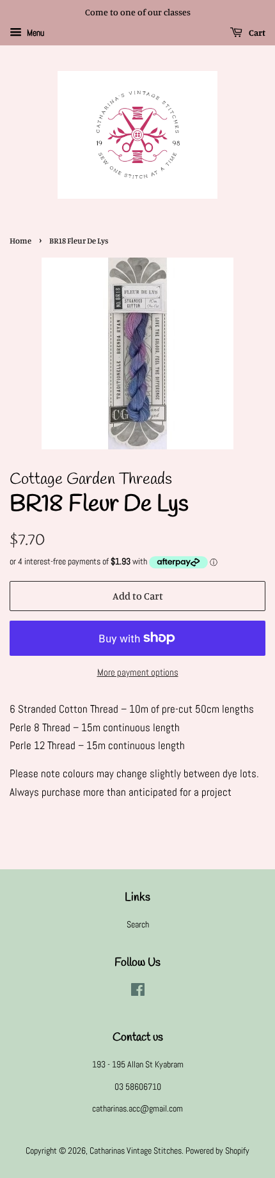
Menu (34, 32)
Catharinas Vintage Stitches (136, 1150)
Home (20, 240)
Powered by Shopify (217, 1150)
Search (138, 924)
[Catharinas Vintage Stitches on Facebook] (137, 992)
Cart (256, 32)
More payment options (137, 672)
